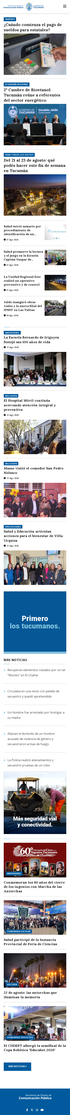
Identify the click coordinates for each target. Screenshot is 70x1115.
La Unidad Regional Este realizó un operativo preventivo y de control (22, 280)
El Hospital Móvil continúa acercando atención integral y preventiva (30, 405)
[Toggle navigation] (64, 6)
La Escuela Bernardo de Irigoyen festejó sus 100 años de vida (31, 339)
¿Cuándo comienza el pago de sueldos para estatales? (33, 27)
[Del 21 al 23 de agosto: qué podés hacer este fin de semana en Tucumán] (35, 195)
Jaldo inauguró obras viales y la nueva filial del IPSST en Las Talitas (23, 306)
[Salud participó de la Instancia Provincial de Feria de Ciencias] (35, 917)
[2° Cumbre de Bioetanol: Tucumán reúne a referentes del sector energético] (35, 124)
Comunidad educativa (20, 1037)
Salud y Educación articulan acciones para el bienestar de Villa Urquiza (33, 536)
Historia (12, 984)
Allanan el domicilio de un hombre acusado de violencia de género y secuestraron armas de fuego (31, 739)
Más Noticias (16, 1066)
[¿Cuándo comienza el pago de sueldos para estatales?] (35, 54)
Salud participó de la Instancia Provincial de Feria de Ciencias (30, 942)
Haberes (10, 19)
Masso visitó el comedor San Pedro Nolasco (33, 470)
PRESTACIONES (13, 526)
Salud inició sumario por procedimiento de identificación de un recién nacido (22, 230)
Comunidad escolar (18, 931)
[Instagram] (37, 1110)
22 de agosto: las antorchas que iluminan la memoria (30, 994)
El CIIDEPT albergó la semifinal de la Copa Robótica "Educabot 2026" (35, 1047)
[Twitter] (32, 1110)
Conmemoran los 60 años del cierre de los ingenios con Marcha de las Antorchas (34, 886)
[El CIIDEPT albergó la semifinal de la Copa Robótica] (35, 1023)
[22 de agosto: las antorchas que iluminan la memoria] (35, 970)
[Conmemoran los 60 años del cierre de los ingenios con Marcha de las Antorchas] (35, 860)
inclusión (11, 396)
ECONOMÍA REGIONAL (16, 84)
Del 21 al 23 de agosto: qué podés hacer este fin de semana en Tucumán (35, 165)
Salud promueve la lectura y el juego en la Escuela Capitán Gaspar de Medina (23, 255)
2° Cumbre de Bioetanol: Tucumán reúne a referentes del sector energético (32, 95)
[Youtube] (42, 1110)
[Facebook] (27, 1110)
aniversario (12, 332)
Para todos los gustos (19, 154)
